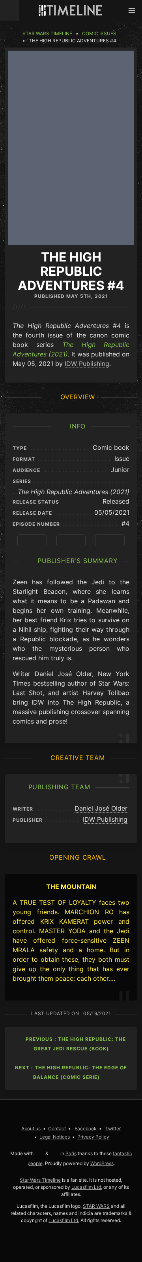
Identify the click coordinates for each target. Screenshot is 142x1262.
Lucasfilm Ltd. (86, 1187)
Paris (71, 1153)
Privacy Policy (93, 1137)
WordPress (102, 1163)
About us (31, 1128)
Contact (57, 1128)
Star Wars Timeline (47, 33)
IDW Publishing (87, 364)
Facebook (86, 1128)
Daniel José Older (101, 808)
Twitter (113, 1128)
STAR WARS (96, 1206)
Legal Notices (54, 1137)
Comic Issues (99, 33)
